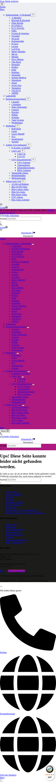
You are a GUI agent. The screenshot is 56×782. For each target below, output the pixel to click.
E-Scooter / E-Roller (20, 373)
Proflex (14, 295)
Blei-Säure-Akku (19, 417)
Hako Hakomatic (19, 334)
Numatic (15, 345)
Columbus (16, 332)
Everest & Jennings (20, 262)
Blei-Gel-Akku (18, 415)
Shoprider (15, 303)
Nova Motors (17, 288)
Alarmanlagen (23, 389)
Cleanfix (15, 329)
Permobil (15, 293)
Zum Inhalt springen (9, 1)
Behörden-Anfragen (15, 502)
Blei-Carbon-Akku (20, 412)
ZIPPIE (14, 321)
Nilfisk (14, 342)
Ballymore (16, 355)
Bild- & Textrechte (14, 542)
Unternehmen (12, 492)
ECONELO (17, 254)
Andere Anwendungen (16, 371)
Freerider (15, 264)
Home (3, 238)
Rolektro (15, 301)
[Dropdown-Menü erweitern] (33, 244)
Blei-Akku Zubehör (20, 423)
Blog (2, 428)
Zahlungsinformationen (16, 540)
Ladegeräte (11, 324)
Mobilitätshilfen (18, 399)
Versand (9, 537)
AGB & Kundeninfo (15, 529)
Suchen (3, 218)
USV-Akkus (17, 420)
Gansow (15, 337)
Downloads (11, 507)
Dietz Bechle (17, 251)
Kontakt (9, 497)
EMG (14, 259)
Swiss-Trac (16, 314)
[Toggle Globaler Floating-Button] (1, 780)
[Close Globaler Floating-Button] (1, 586)
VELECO (16, 319)
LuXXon (15, 277)
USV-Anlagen (23, 386)
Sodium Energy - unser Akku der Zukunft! (25, 513)
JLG (13, 363)
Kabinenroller (17, 269)
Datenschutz (11, 524)
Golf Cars (15, 376)
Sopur (14, 311)
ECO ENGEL (18, 256)
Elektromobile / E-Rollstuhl (18, 243)
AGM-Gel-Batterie (20, 407)
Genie (14, 358)
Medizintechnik (18, 402)
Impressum (11, 527)
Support (9, 500)
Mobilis (14, 285)
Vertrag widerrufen (16, 571)
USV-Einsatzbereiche (21, 384)
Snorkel (15, 368)
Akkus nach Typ (13, 404)
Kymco (14, 272)
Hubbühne (10, 353)
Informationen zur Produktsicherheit (22, 510)
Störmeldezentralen (26, 391)
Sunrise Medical (18, 306)
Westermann (17, 350)
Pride (13, 298)
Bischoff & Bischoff (20, 249)
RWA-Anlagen (24, 394)
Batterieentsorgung (14, 535)
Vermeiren (16, 316)
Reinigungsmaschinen (16, 327)
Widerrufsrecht (12, 532)
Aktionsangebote (13, 505)
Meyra (14, 282)
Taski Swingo (17, 347)
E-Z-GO (21, 381)
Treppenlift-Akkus (19, 397)
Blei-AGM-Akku (19, 410)
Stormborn (16, 308)
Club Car (21, 378)
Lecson (14, 275)
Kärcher (15, 340)
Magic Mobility (18, 280)
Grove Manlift (17, 360)
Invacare (15, 267)
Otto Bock (16, 290)
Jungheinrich (17, 366)
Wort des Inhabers (14, 494)
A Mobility (16, 246)
